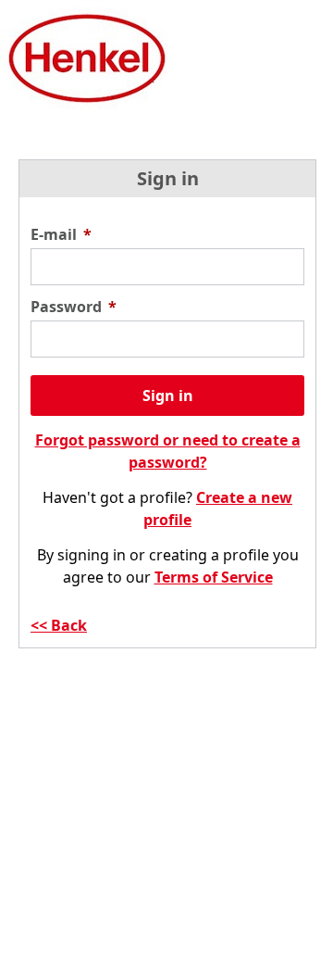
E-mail (61, 234)
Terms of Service (213, 577)
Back (69, 625)
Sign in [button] (167, 395)
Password (74, 306)
